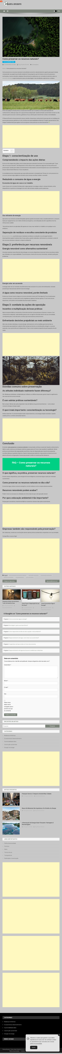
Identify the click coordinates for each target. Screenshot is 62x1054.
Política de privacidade (10, 843)
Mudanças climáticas (10, 735)
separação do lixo (8, 236)
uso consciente (29, 577)
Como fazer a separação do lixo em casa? (30, 604)
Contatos (6, 846)
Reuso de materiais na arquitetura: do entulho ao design (39, 808)
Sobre (5, 849)
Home (4, 68)
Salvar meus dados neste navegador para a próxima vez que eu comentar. (8, 706)
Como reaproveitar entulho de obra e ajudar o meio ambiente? (25, 631)
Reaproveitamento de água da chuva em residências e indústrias (26, 650)
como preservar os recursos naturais (17, 575)
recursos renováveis (8, 577)
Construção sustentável (10, 744)
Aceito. (34, 1047)
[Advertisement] (31, 136)
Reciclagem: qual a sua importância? (18, 625)
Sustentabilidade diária (8, 61)
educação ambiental (33, 575)
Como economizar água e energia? (48, 604)
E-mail (6, 687)
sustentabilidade (20, 577)
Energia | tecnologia (9, 747)
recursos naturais (7, 78)
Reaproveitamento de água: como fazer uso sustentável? (24, 637)
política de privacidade (36, 1043)
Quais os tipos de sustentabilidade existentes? (11, 581)
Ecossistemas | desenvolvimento (13, 738)
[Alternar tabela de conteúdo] (11, 150)
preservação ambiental (46, 575)
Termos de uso (8, 852)
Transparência (8, 855)
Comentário (7, 665)
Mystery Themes (24, 1049)
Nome (6, 680)
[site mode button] (55, 11)
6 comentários (35, 64)
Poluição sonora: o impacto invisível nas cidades (36, 794)
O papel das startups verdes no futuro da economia (22, 644)
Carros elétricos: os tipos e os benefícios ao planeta (53, 581)
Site (5, 694)
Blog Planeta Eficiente (23, 64)
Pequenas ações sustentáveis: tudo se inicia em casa (11, 602)
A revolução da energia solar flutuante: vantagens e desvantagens (38, 823)
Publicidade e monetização (11, 858)
